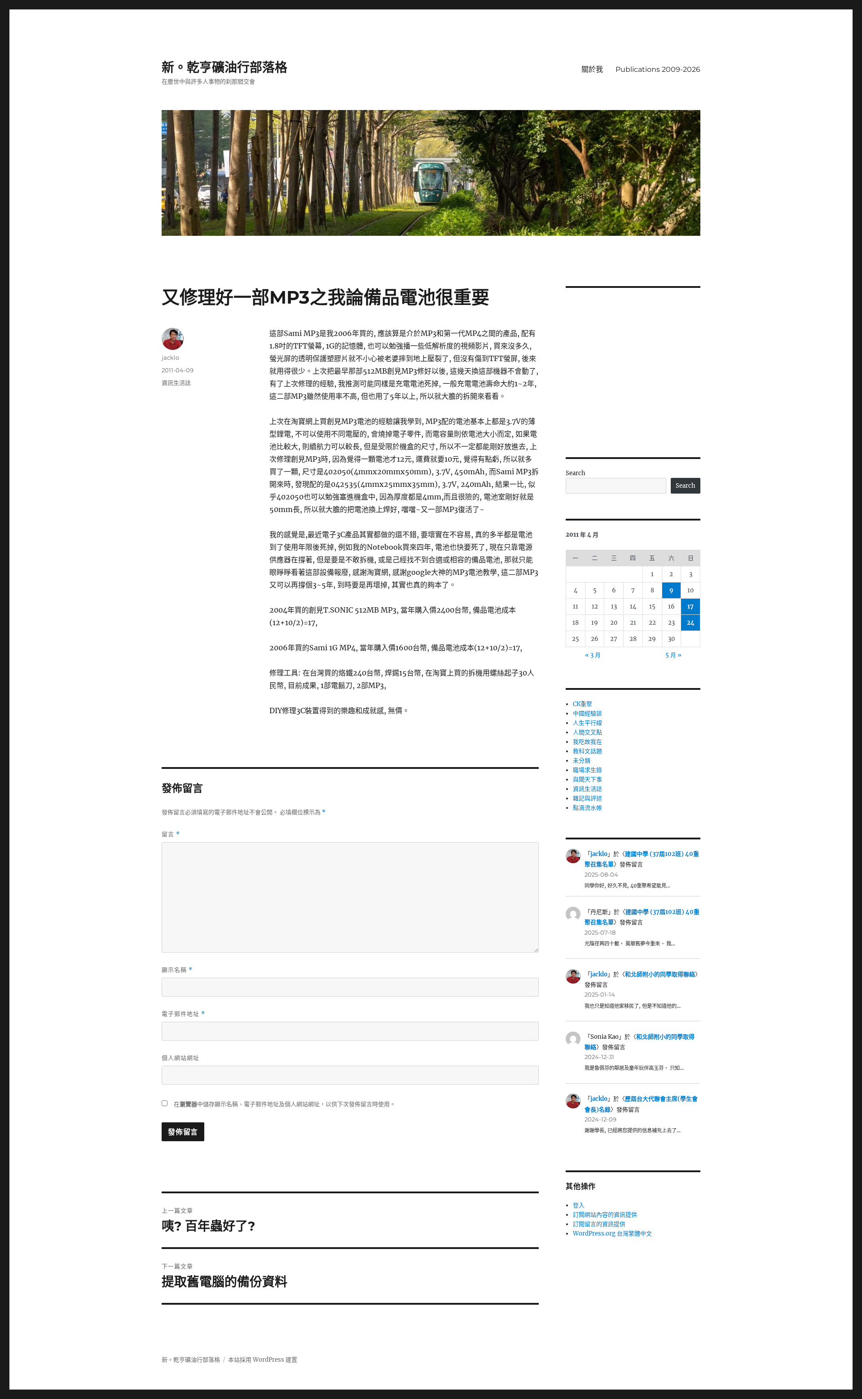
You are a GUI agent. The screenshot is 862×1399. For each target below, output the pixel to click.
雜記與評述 (587, 798)
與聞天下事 (587, 779)
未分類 (581, 760)
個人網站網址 (180, 1057)
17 (690, 606)
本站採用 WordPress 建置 (262, 1360)
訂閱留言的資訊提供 (599, 1224)
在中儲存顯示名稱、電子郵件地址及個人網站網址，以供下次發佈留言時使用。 (285, 1104)
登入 (579, 1205)
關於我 (592, 69)
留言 (171, 834)
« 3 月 (593, 655)
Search (575, 473)
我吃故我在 (587, 742)
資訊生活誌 (176, 382)
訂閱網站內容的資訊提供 (605, 1214)
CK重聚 (582, 704)
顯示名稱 (177, 970)
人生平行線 (587, 723)
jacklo (170, 357)
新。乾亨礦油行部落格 (224, 67)
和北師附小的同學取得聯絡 (660, 974)
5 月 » (673, 655)
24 (691, 623)
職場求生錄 (587, 770)
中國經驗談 (587, 713)
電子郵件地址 (183, 1014)
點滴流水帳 (587, 808)
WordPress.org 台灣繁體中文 (612, 1233)
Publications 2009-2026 (658, 69)
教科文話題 (587, 751)
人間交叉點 (587, 732)
